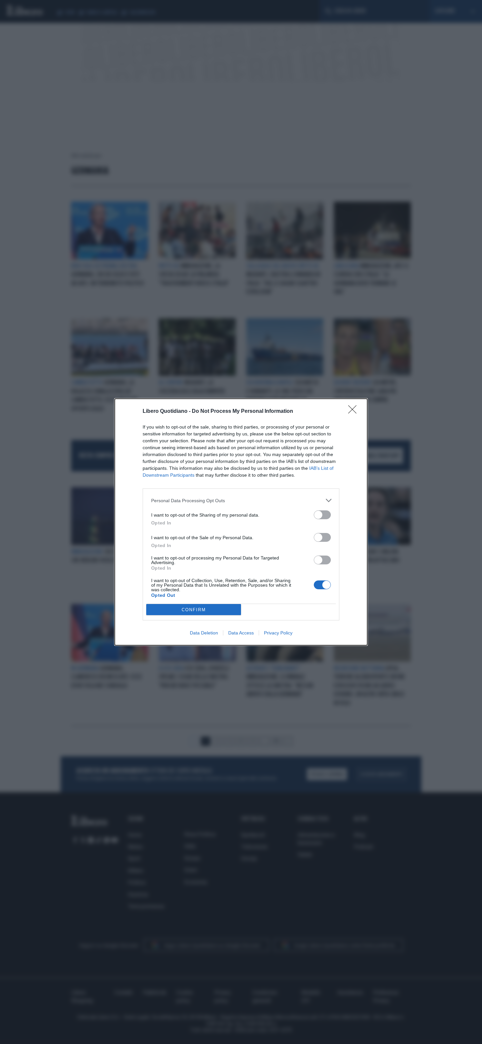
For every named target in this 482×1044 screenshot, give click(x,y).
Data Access (241, 632)
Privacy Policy (278, 632)
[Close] (354, 411)
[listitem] (241, 500)
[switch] (322, 514)
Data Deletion (204, 632)
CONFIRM (194, 609)
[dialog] (241, 522)
